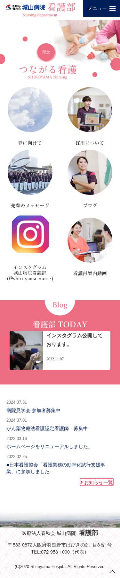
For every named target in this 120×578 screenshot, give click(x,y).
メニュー (97, 8)
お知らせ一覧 (98, 482)
